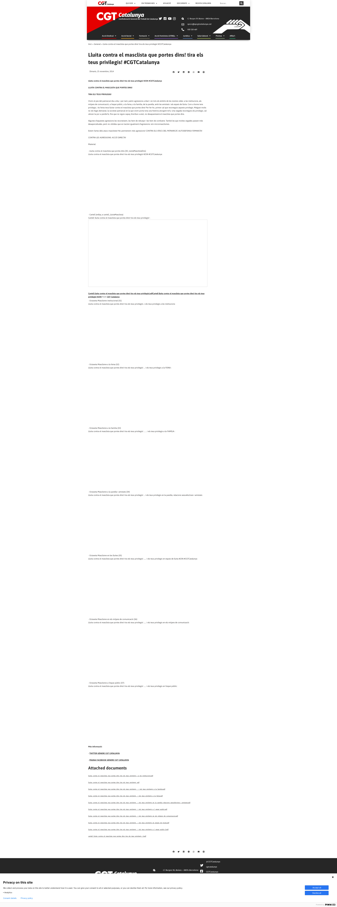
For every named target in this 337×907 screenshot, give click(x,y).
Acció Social (126, 36)
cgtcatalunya (211, 867)
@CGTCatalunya (213, 861)
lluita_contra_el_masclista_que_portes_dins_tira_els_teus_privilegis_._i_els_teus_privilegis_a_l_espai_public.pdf (127, 809)
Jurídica (186, 36)
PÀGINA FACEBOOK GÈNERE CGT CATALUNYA (109, 760)
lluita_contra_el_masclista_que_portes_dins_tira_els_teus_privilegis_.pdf (113, 782)
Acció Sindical (108, 36)
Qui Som (129, 3)
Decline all (316, 893)
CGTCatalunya (212, 872)
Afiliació (167, 3)
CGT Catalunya (113, 297)
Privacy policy (27, 898)
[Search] (241, 3)
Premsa (219, 36)
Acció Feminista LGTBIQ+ (165, 36)
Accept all (317, 887)
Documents (182, 3)
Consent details (9, 898)
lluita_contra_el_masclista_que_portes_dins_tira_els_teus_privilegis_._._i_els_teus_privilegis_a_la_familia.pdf (126, 789)
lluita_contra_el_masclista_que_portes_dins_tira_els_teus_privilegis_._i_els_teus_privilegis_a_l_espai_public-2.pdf (128, 829)
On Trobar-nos (148, 3)
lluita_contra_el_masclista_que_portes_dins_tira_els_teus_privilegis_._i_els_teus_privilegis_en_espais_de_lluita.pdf (128, 823)
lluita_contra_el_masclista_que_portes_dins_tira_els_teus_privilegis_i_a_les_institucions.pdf (120, 776)
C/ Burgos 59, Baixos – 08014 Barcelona (203, 19)
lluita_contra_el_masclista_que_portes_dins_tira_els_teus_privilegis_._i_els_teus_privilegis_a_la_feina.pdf (125, 796)
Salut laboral (202, 36)
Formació (143, 36)
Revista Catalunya (203, 3)
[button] (173, 72)
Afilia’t (232, 36)
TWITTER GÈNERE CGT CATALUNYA (104, 753)
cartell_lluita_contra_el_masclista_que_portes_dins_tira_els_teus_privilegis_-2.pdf (117, 836)
